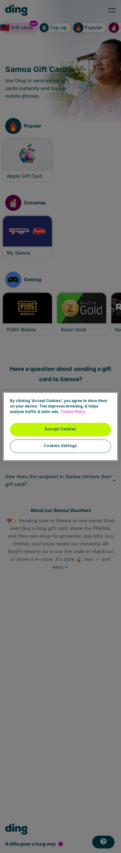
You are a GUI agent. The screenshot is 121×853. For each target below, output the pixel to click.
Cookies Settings (60, 446)
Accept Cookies (60, 429)
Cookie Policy (73, 412)
